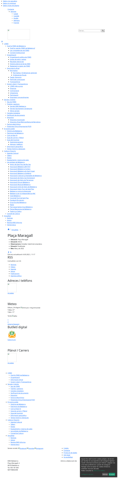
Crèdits (66, 448)
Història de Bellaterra (18, 404)
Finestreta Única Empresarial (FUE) (23, 400)
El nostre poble (13, 402)
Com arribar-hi (16, 409)
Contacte (11, 9)
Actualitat (15, 230)
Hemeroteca (15, 445)
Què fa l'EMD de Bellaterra (20, 375)
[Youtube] (30, 448)
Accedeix (11, 293)
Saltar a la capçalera (10, 1)
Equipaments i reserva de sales (21, 429)
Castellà (16, 16)
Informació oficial (17, 380)
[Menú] (2, 42)
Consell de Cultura (17, 433)
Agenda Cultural (16, 422)
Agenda (13, 269)
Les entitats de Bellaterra (19, 431)
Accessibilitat (68, 457)
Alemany (17, 20)
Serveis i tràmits (13, 384)
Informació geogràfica (18, 415)
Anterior (10, 324)
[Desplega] (20, 230)
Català (16, 14)
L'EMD (10, 373)
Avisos (13, 271)
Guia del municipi (17, 413)
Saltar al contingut (9, 3)
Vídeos (13, 267)
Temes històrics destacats (20, 418)
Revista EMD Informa (18, 442)
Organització (15, 377)
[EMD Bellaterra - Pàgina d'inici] (19, 34)
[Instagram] (38, 448)
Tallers (13, 424)
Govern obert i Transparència (21, 382)
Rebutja (105, 474)
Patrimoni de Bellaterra (19, 407)
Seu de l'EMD (15, 386)
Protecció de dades (70, 453)
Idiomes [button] (13, 12)
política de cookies (99, 470)
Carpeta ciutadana (17, 391)
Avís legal (67, 455)
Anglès (16, 18)
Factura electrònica (17, 398)
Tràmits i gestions (17, 389)
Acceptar (112, 474)
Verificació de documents (19, 393)
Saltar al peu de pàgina (11, 6)
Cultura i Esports (13, 420)
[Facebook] (22, 448)
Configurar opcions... (87, 474)
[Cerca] (103, 30)
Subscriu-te (12, 340)
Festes (13, 427)
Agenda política (16, 276)
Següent (16, 324)
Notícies (13, 265)
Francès (16, 23)
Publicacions (15, 274)
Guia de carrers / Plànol (19, 411)
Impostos (14, 395)
